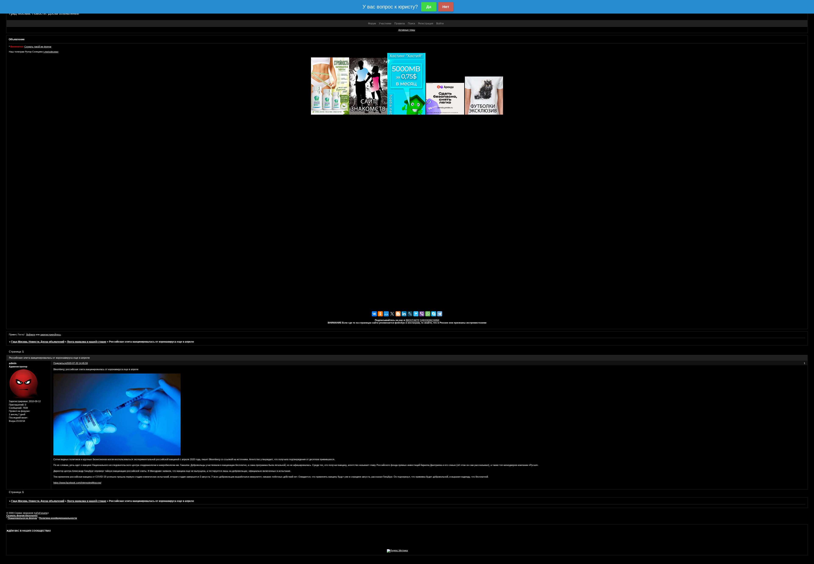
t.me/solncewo (50, 51)
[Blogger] (398, 313)
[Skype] (433, 313)
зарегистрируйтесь (50, 334)
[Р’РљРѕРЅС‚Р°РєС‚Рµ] (374, 313)
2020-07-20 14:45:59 (77, 363)
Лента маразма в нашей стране (86, 341)
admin (12, 363)
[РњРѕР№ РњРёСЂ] (386, 313)
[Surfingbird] (415, 313)
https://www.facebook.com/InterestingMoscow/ (77, 482)
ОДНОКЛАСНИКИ (429, 320)
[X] (392, 313)
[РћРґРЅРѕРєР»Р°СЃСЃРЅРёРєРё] (380, 313)
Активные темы (406, 30)
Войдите (30, 334)
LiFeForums (41, 513)
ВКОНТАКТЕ (412, 320)
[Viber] (421, 313)
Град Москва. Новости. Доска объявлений (37, 341)
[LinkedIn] (404, 313)
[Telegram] (439, 313)
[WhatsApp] (427, 313)
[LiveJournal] (410, 313)
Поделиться (59, 363)
